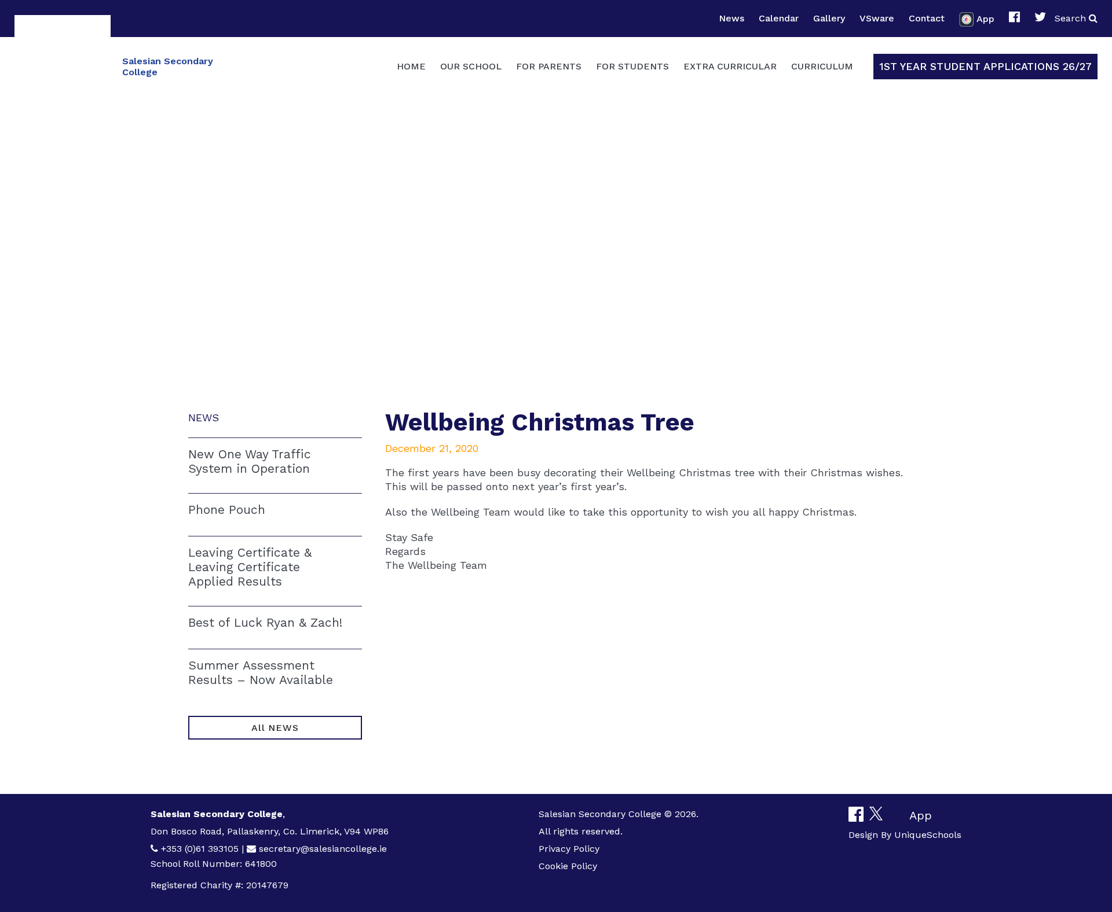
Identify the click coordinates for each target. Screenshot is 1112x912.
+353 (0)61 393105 (200, 848)
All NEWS (274, 727)
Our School (471, 66)
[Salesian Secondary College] (62, 65)
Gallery (829, 18)
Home (411, 66)
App (985, 18)
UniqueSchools (927, 834)
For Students (632, 66)
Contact (927, 18)
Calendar (779, 18)
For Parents (548, 66)
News (731, 18)
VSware (876, 18)
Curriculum (822, 66)
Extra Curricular (730, 66)
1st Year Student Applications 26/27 (985, 66)
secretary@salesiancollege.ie (323, 848)
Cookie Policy (568, 865)
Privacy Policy (569, 848)
